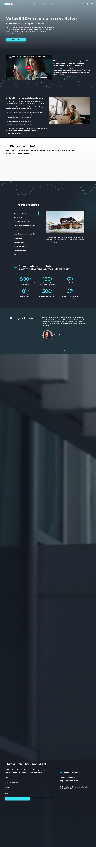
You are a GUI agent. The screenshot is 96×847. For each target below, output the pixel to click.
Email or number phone (11, 782)
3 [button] (64, 350)
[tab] (25, 213)
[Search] (83, 4)
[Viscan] (8, 4)
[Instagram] (90, 4)
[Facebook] (87, 4)
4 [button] (65, 350)
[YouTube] (92, 4)
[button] (16, 39)
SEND (17, 799)
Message (7, 787)
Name (6, 777)
